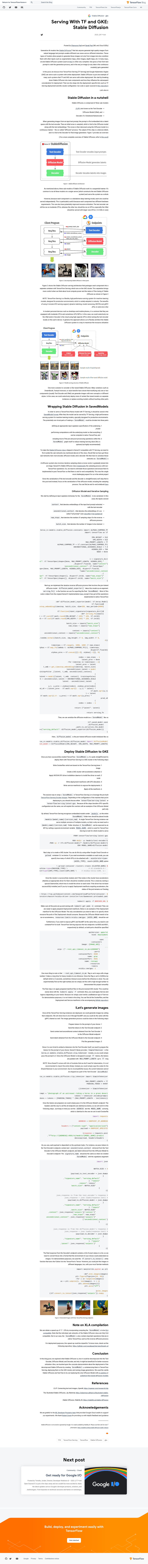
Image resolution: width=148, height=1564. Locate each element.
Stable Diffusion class (57, 450)
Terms (40, 1559)
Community (81, 7)
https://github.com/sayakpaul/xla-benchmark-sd (90, 1346)
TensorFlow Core (130, 7)
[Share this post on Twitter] (42, 35)
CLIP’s (78, 109)
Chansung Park (76, 46)
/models (94, 813)
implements (81, 466)
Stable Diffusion (65, 50)
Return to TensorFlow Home (13, 2)
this (70, 62)
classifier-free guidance (93, 514)
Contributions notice (52, 1559)
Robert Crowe (67, 1415)
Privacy (33, 1559)
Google (26, 1559)
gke (106, 1440)
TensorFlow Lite (101, 7)
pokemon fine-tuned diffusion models (94, 1376)
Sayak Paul (89, 46)
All (141, 7)
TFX (90, 7)
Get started (74, 1540)
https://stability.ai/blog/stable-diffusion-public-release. (89, 1427)
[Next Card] (74, 1480)
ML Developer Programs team (65, 1413)
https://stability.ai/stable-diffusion (95, 1400)
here (106, 484)
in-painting (103, 1373)
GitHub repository (101, 1000)
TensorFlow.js (116, 7)
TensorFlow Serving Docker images (54, 798)
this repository (103, 86)
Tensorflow (84, 1440)
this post (104, 137)
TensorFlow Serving (70, 1440)
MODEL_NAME (81, 828)
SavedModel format (51, 415)
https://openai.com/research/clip (96, 1388)
